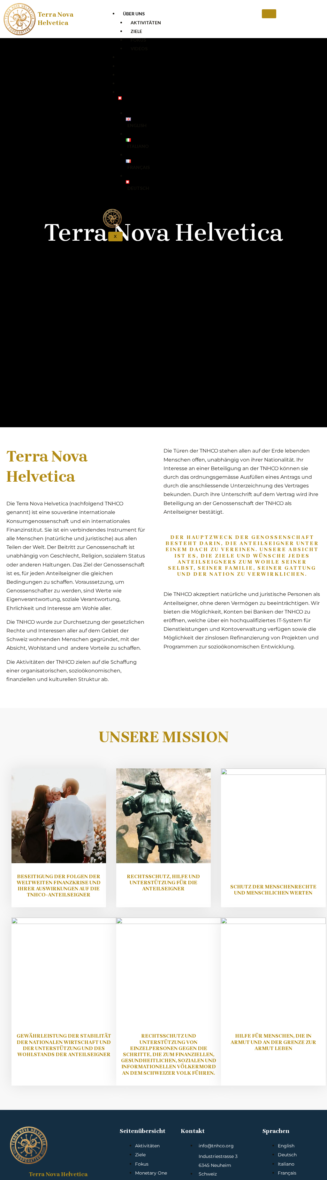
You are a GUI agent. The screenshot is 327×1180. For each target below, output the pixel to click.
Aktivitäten (146, 22)
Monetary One (141, 57)
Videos (139, 48)
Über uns (134, 13)
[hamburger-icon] (269, 13)
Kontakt (134, 83)
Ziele (136, 31)
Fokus (138, 40)
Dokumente (138, 66)
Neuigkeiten (138, 74)
